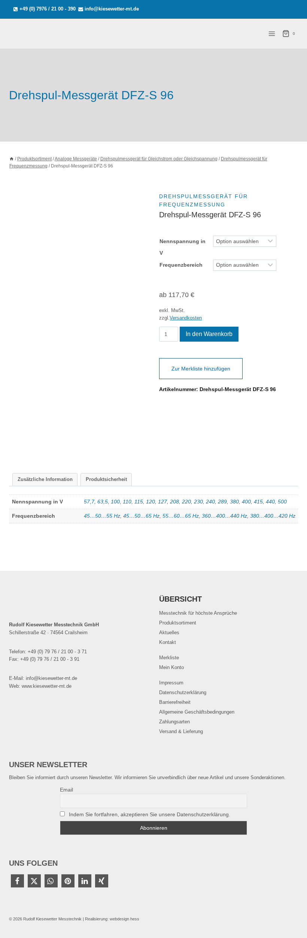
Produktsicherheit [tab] (106, 479)
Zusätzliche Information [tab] (45, 479)
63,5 (102, 502)
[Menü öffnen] (272, 33)
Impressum (171, 683)
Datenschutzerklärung (182, 692)
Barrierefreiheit (175, 702)
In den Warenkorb (209, 334)
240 (210, 502)
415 (258, 502)
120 (150, 502)
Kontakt (167, 642)
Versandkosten (186, 318)
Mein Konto (171, 667)
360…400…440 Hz (224, 516)
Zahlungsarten (174, 721)
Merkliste (169, 657)
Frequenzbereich (181, 265)
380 (234, 502)
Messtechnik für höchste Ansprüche (198, 613)
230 (198, 502)
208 (174, 502)
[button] (17, 880)
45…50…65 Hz (141, 516)
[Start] (11, 158)
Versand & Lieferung (181, 731)
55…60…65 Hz (180, 516)
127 (162, 502)
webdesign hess (124, 919)
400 (246, 502)
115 (138, 502)
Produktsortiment (177, 623)
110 (127, 502)
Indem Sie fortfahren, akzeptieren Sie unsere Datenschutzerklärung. (149, 814)
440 (270, 502)
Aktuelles (169, 632)
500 (282, 502)
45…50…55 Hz (102, 516)
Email (66, 790)
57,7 (89, 502)
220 (186, 502)
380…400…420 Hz (272, 516)
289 (222, 502)
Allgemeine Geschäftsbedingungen (196, 712)
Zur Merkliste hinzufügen (200, 369)
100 (115, 502)
